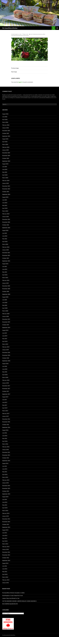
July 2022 (4, 233)
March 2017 (5, 410)
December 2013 (6, 519)
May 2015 (4, 471)
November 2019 (6, 322)
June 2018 (4, 369)
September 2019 (6, 327)
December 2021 (6, 252)
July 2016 (4, 433)
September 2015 (6, 460)
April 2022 (4, 241)
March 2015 (5, 477)
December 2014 (6, 485)
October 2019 (5, 324)
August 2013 (5, 530)
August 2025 (5, 139)
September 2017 (6, 394)
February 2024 (5, 180)
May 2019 (4, 338)
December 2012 (6, 552)
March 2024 (5, 177)
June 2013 (4, 535)
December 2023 (6, 186)
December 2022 (6, 219)
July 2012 (4, 566)
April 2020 (4, 308)
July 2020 (4, 299)
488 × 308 (26, 34)
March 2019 (5, 344)
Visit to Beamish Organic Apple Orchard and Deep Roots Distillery (28, 35)
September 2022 (6, 227)
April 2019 (4, 341)
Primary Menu (57, 28)
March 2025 (5, 144)
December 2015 (6, 452)
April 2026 (4, 119)
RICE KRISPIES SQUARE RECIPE (10, 603)
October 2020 (5, 291)
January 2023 (5, 216)
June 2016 (4, 435)
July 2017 (4, 399)
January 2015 (5, 482)
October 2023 (5, 191)
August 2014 (5, 496)
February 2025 (5, 147)
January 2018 (5, 383)
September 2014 (6, 494)
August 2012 (5, 563)
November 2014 (6, 488)
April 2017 (4, 408)
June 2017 (4, 402)
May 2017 (4, 405)
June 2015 (4, 469)
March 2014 (5, 510)
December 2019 (6, 319)
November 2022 (6, 222)
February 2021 (5, 280)
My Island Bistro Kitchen (9, 28)
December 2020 (6, 286)
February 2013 (5, 546)
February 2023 (5, 213)
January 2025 (5, 150)
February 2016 (5, 446)
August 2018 (5, 363)
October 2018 (5, 358)
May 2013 (4, 538)
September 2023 (6, 194)
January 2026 (5, 127)
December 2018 (6, 352)
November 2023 (6, 188)
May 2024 (4, 172)
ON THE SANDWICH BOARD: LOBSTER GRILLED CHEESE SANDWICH (19, 601)
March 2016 (5, 444)
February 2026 (5, 125)
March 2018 (5, 377)
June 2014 (4, 502)
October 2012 (5, 557)
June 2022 (4, 236)
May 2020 (4, 305)
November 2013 (6, 521)
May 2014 (4, 505)
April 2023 (4, 208)
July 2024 (4, 166)
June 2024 (4, 169)
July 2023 (4, 200)
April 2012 (4, 574)
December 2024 (6, 152)
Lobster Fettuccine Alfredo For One (10, 598)
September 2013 (6, 527)
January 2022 (5, 249)
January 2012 (5, 582)
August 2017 (5, 396)
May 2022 (4, 238)
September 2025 (6, 136)
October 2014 (5, 491)
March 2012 (5, 577)
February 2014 (5, 513)
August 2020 (5, 297)
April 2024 (4, 175)
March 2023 (5, 211)
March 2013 (5, 543)
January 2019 (5, 349)
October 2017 (5, 391)
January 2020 (5, 316)
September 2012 (6, 560)
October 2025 (5, 133)
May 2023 (4, 205)
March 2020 (5, 310)
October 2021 (5, 258)
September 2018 (6, 360)
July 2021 (4, 266)
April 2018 (4, 374)
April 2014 (4, 507)
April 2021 (4, 274)
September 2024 (6, 161)
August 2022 (5, 230)
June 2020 (4, 302)
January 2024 (5, 183)
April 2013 (4, 541)
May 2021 (4, 272)
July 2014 (4, 499)
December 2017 (6, 385)
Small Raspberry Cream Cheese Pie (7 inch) (12, 595)
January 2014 (5, 516)
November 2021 (6, 255)
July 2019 (4, 333)
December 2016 (6, 419)
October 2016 (5, 424)
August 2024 (5, 163)
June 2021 (4, 269)
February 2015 (5, 480)
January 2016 (5, 449)
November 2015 (6, 455)
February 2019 (5, 347)
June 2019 (4, 335)
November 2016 (6, 421)
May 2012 (4, 571)
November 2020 (6, 288)
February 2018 (5, 380)
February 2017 (5, 413)
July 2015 (4, 466)
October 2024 (5, 158)
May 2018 (4, 372)
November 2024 (6, 155)
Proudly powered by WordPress (8, 635)
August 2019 (5, 330)
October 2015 (5, 457)
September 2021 (6, 261)
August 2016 (5, 430)
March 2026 (5, 122)
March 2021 (5, 277)
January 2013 (5, 549)
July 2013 (4, 532)
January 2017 (5, 416)
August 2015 (5, 463)
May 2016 (4, 438)
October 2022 (5, 225)
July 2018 (4, 366)
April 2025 (4, 141)
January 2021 (5, 283)
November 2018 (6, 355)
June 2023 (4, 202)
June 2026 (4, 116)
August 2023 (5, 197)
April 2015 (4, 474)
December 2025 (6, 130)
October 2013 (5, 524)
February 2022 (5, 247)
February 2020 (5, 313)
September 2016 (6, 427)
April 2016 (4, 441)
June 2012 (4, 568)
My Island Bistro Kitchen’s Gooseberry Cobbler (13, 592)
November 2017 (6, 388)
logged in (20, 82)
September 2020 (6, 294)
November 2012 (6, 555)
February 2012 (5, 580)
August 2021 (5, 263)
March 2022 (5, 244)
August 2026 (5, 114)
